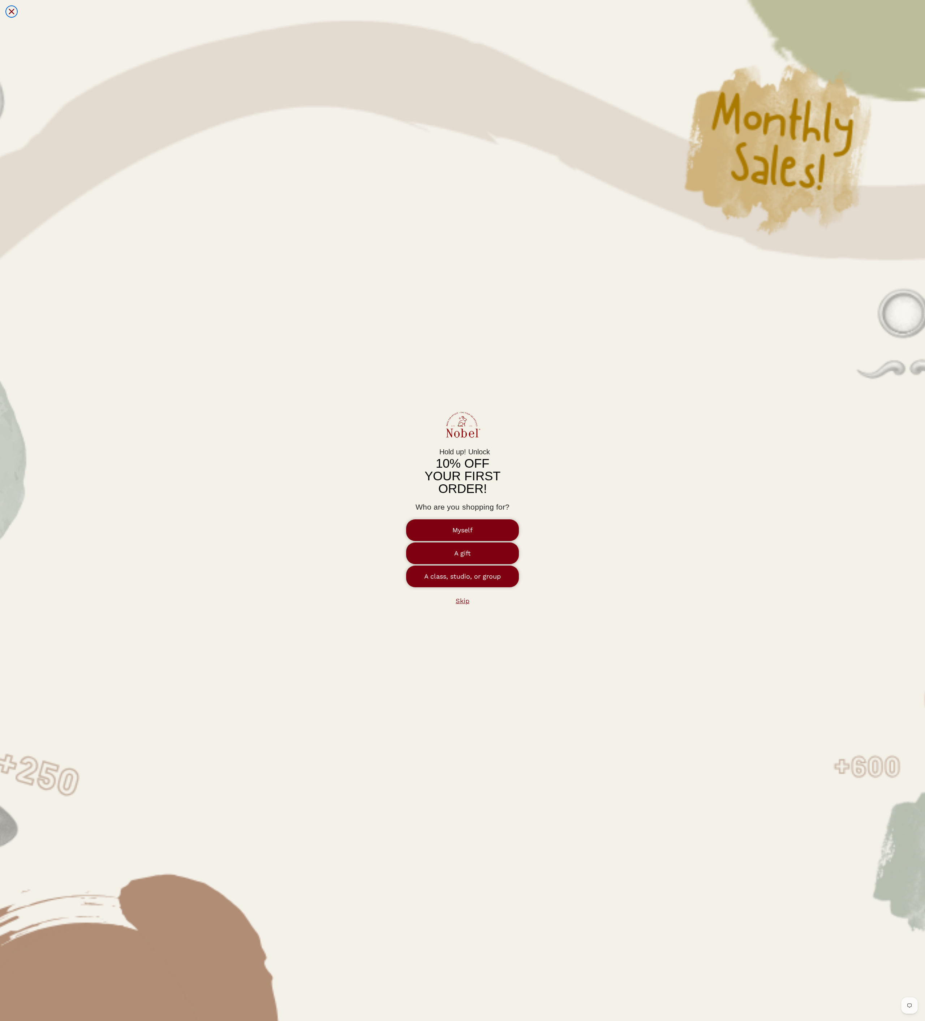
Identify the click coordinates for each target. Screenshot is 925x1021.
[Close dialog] (11, 11)
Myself (462, 530)
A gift (462, 553)
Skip (462, 601)
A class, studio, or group (462, 576)
